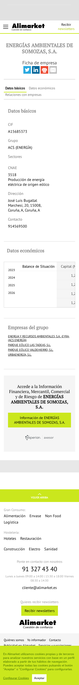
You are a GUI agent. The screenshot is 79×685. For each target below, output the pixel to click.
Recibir (66, 26)
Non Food (53, 515)
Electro (34, 549)
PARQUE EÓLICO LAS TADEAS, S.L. (29, 345)
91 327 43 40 (39, 569)
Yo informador (36, 640)
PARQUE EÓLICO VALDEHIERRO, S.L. (30, 350)
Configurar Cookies (16, 678)
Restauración (30, 538)
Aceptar (39, 678)
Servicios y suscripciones (55, 645)
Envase (35, 515)
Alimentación (14, 515)
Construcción (14, 549)
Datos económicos (42, 88)
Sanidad (51, 549)
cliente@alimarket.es (39, 587)
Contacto (55, 640)
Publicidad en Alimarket (19, 645)
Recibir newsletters (40, 610)
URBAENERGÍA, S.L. (20, 355)
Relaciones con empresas (23, 94)
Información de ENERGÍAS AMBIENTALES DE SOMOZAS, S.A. (39, 420)
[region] (39, 665)
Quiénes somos (14, 640)
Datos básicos (15, 88)
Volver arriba (39, 497)
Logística (11, 522)
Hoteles (10, 538)
